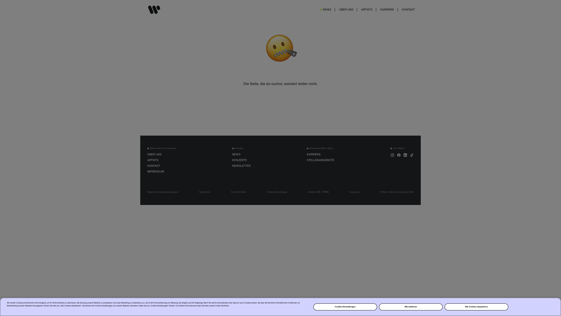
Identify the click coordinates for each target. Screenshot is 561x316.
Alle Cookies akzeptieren (476, 307)
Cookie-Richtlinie (222, 306)
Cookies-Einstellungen (345, 307)
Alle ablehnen (411, 307)
